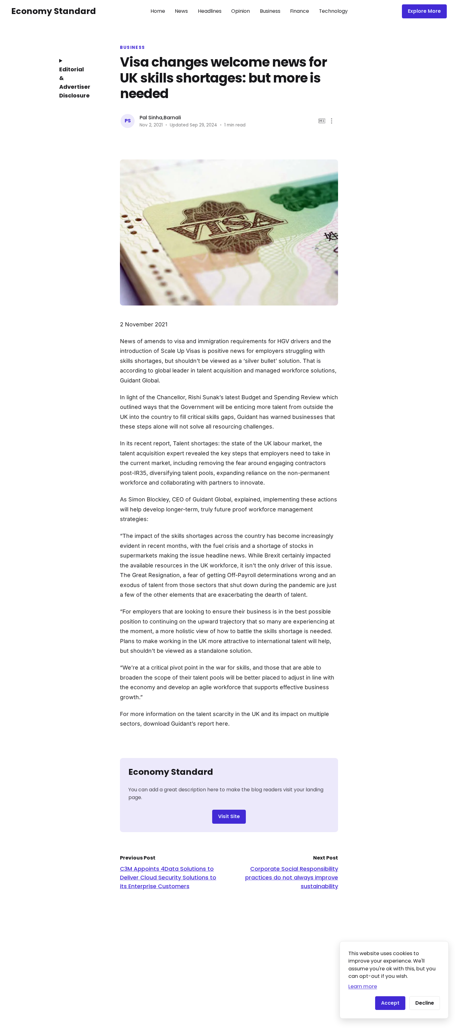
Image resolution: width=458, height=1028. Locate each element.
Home (157, 11)
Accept (390, 1003)
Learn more (362, 986)
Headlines (210, 11)
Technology (333, 11)
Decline (424, 1003)
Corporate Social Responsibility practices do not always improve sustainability (291, 877)
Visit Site (229, 816)
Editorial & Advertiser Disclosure (74, 82)
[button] (331, 121)
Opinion (240, 11)
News (181, 11)
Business (270, 11)
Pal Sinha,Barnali (160, 117)
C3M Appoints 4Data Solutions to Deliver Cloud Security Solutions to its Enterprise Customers (168, 877)
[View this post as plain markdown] (322, 121)
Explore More (424, 11)
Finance (299, 11)
